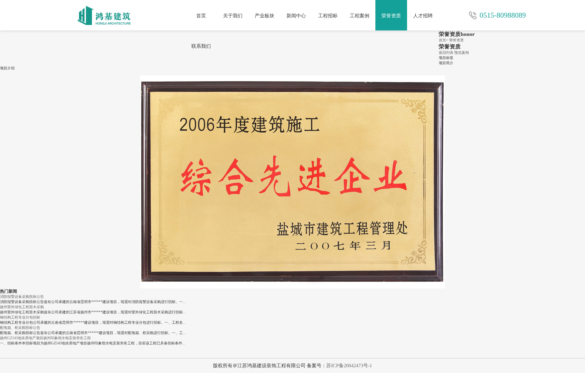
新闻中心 (296, 15)
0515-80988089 (503, 15)
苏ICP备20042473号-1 (349, 365)
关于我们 (233, 15)
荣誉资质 (391, 15)
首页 (201, 15)
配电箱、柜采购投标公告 (20, 328)
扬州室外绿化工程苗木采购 (22, 307)
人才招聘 (423, 15)
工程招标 (328, 15)
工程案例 (359, 15)
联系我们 (201, 46)
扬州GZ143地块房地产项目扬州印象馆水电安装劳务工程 (45, 338)
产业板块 (264, 15)
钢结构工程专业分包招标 (20, 317)
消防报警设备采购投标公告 (22, 297)
